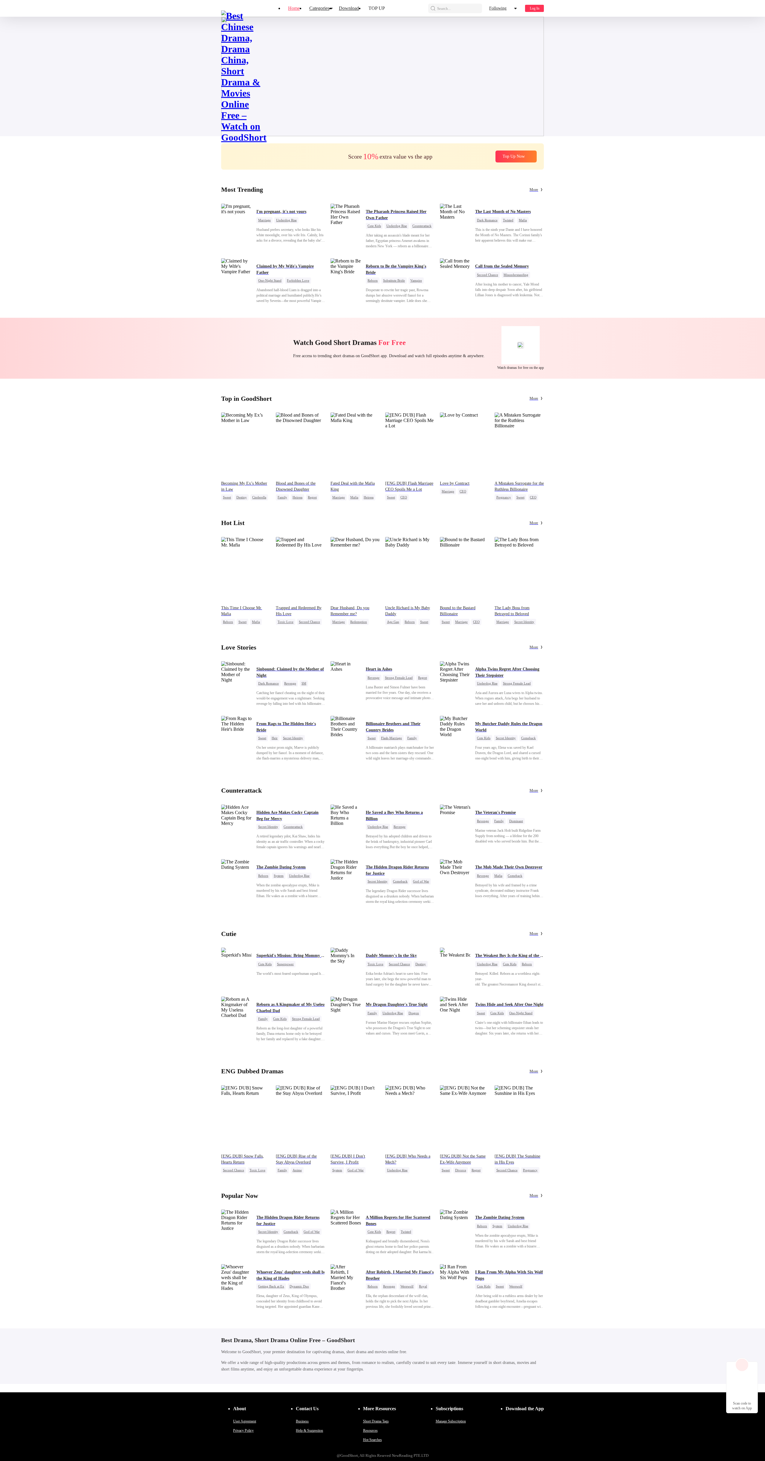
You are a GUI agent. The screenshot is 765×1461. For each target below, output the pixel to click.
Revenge (290, 683)
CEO (403, 497)
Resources (370, 1430)
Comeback (528, 738)
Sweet (227, 497)
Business (302, 1421)
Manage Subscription (451, 1421)
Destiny (241, 497)
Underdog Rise (286, 220)
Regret (312, 497)
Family (282, 497)
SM (304, 683)
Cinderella (259, 497)
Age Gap (393, 622)
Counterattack (422, 226)
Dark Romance (487, 220)
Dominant (516, 821)
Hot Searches (372, 1440)
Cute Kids (374, 226)
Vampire (416, 280)
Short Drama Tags (376, 1421)
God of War (421, 881)
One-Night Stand (269, 280)
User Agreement (244, 1421)
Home (294, 8)
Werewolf (407, 1286)
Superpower (285, 964)
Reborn (373, 280)
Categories (319, 8)
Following (498, 8)
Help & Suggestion (309, 1430)
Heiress (297, 497)
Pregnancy (503, 497)
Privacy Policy (243, 1430)
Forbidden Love (298, 280)
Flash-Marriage (391, 738)
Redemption (358, 622)
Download (349, 8)
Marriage (264, 220)
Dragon (413, 1013)
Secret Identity (524, 622)
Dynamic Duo (299, 1286)
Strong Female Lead (399, 677)
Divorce (460, 1170)
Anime (297, 1170)
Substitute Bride (394, 280)
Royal (423, 1286)
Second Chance (487, 275)
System (279, 875)
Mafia (523, 220)
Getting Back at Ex (271, 1286)
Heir (275, 738)
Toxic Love (285, 622)
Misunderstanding (516, 275)
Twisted (508, 220)
